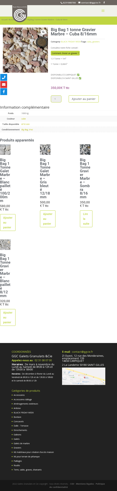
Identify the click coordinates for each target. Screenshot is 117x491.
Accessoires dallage (23, 399)
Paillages (18, 461)
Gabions (17, 434)
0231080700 (69, 2)
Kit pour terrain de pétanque (27, 456)
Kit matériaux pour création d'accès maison (34, 452)
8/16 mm (25, 124)
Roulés (17, 465)
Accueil (4, 19)
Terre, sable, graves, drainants (28, 469)
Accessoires (19, 395)
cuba (89, 41)
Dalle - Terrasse (21, 425)
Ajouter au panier (84, 99)
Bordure (17, 417)
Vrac (31, 129)
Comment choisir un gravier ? (65, 53)
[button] (43, 32)
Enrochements (20, 430)
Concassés (19, 421)
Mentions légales (85, 483)
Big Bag (24, 129)
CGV (72, 483)
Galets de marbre (22, 443)
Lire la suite (86, 218)
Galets (17, 439)
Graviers (17, 447)
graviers (96, 41)
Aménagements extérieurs (26, 403)
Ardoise (17, 408)
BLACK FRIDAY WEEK (71, 41)
